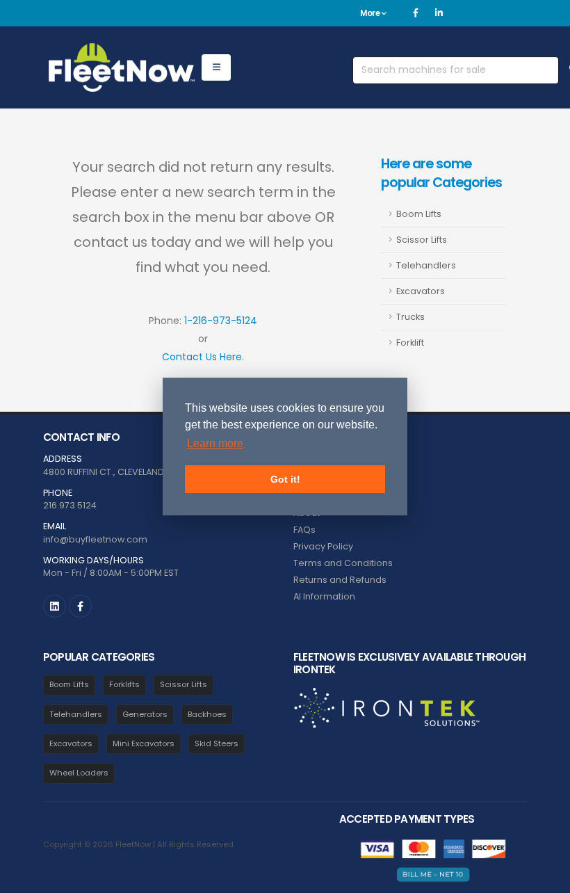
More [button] (371, 13)
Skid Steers (216, 743)
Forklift (410, 342)
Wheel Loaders (78, 772)
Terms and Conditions (343, 563)
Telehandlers (426, 265)
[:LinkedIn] (54, 606)
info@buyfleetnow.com (95, 539)
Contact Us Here (202, 357)
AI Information (324, 596)
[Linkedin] (438, 13)
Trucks (410, 317)
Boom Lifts (418, 214)
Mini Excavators (143, 743)
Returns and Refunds (339, 580)
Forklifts (124, 684)
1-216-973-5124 (220, 321)
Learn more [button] (215, 443)
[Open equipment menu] (216, 67)
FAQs (304, 530)
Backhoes (207, 714)
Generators (145, 714)
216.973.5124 (70, 505)
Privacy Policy (323, 546)
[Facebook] (415, 13)
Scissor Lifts (421, 240)
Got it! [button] (285, 479)
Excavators (420, 291)
